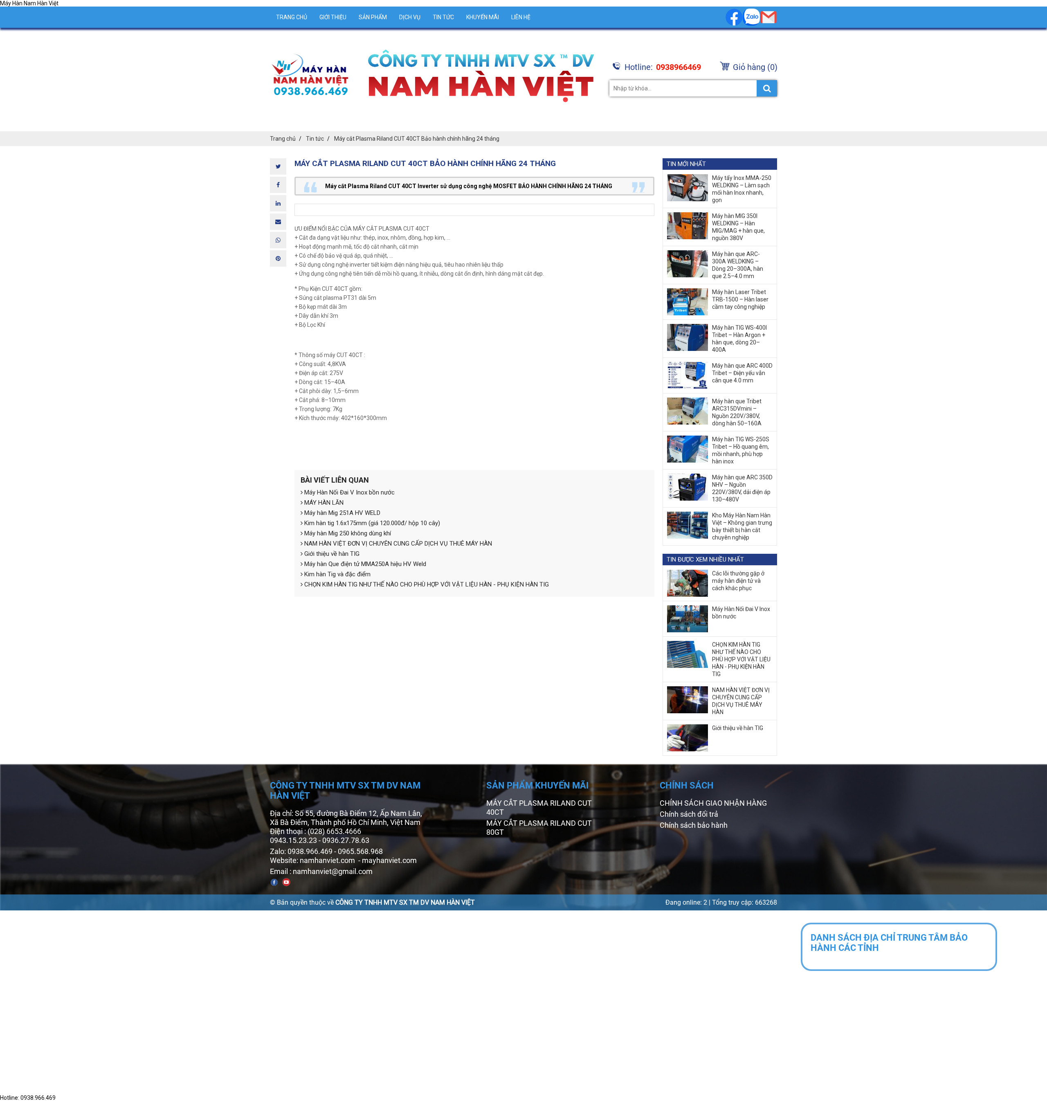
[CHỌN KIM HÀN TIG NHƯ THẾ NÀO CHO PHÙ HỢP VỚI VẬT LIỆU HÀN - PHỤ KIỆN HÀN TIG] (687, 654)
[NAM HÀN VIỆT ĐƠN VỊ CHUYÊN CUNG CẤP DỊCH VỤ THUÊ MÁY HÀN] (687, 699)
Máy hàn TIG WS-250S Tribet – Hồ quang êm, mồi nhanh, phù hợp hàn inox (740, 450)
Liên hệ (520, 17)
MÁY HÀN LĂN (323, 502)
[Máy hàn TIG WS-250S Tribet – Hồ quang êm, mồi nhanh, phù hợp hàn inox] (687, 449)
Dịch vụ (409, 17)
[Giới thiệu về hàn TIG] (687, 737)
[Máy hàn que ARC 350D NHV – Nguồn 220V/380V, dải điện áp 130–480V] (687, 487)
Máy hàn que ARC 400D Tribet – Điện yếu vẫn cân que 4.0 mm (742, 373)
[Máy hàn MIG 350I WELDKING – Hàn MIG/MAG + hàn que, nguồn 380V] (687, 225)
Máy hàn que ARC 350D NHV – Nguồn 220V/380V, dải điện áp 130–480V (742, 488)
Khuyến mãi (482, 17)
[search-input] (693, 88)
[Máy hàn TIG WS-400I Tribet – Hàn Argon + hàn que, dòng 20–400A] (687, 337)
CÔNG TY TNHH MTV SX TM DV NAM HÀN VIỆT (405, 902)
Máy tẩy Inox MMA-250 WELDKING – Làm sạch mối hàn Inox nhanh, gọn (741, 189)
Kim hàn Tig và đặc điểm (337, 574)
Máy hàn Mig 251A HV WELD (341, 513)
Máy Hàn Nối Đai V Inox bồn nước (349, 492)
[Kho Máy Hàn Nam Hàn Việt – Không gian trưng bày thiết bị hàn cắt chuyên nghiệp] (687, 525)
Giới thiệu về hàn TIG (331, 553)
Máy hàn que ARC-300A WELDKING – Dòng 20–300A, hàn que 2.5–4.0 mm (737, 265)
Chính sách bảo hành (694, 825)
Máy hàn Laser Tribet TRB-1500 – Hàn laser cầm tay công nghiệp (740, 299)
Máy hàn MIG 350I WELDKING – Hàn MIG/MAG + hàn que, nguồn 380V (738, 227)
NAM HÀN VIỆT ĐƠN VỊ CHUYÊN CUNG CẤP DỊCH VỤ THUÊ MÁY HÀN (397, 543)
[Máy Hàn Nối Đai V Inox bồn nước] (687, 618)
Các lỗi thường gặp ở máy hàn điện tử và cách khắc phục (738, 580)
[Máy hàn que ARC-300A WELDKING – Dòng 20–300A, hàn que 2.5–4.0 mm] (687, 263)
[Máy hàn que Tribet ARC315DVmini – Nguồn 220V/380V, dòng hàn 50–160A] (687, 411)
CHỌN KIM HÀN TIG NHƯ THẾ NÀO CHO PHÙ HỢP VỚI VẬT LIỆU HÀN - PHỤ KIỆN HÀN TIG (426, 584)
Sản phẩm (373, 17)
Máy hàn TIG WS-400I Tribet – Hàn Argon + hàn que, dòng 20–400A (739, 338)
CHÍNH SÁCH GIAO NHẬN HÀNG (713, 803)
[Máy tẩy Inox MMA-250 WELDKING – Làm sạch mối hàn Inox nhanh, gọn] (687, 187)
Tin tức (443, 17)
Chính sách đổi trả (689, 814)
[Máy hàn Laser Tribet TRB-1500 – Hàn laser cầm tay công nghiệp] (687, 301)
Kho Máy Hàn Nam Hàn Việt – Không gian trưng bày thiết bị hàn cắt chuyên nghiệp (742, 526)
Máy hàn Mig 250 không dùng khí (347, 533)
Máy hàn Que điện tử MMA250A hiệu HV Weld (364, 564)
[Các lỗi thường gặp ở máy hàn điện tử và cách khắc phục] (687, 583)
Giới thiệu (332, 17)
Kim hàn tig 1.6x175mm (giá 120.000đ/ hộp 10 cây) (371, 523)
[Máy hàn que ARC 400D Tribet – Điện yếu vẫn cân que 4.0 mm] (687, 375)
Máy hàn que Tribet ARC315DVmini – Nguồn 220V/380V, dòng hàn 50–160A (737, 412)
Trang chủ (291, 17)
